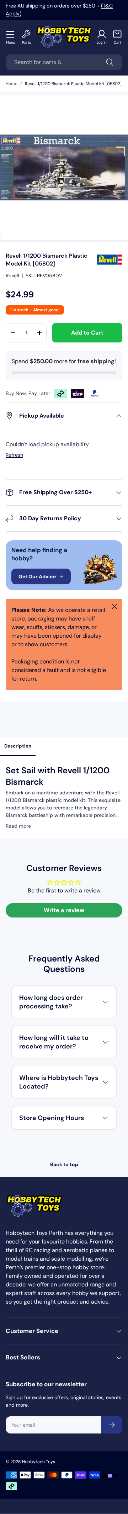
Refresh (14, 455)
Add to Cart (87, 332)
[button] (117, 37)
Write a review (64, 910)
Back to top (64, 1164)
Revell (12, 275)
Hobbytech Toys (38, 1462)
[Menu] (11, 34)
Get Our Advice (37, 576)
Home (11, 84)
